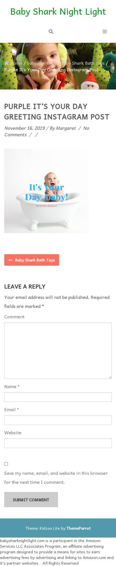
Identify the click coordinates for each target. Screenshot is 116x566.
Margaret (66, 127)
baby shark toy (42, 62)
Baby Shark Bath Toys (83, 62)
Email (10, 409)
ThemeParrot (78, 528)
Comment (14, 316)
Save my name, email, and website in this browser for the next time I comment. (56, 477)
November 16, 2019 (24, 127)
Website (12, 432)
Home (16, 62)
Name (10, 386)
